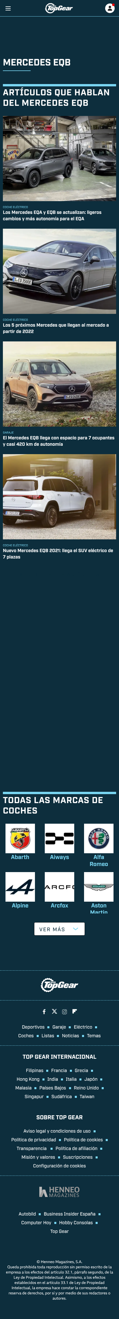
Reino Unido (86, 1087)
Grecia (81, 1070)
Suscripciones (78, 1157)
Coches (26, 1035)
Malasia (23, 1087)
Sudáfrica (61, 1096)
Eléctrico (83, 1026)
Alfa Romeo (99, 860)
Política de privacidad (33, 1139)
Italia (71, 1079)
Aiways (59, 856)
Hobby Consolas (76, 1222)
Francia (59, 1070)
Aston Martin (99, 909)
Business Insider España (69, 1213)
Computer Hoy (36, 1222)
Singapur (34, 1096)
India (52, 1079)
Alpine (20, 905)
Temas (94, 1035)
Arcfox (59, 905)
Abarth (20, 856)
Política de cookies (83, 1139)
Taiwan (87, 1096)
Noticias (70, 1035)
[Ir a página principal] (59, 8)
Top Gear (59, 1231)
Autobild (27, 1213)
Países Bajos (52, 1087)
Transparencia (32, 1148)
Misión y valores (38, 1157)
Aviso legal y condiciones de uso (56, 1131)
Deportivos (33, 1026)
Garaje (59, 1026)
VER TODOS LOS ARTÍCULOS (59, 574)
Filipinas (35, 1070)
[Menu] (8, 8)
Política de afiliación (76, 1148)
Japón (90, 1079)
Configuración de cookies (59, 1165)
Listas (48, 1035)
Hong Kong (28, 1079)
